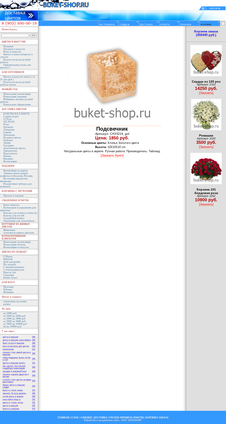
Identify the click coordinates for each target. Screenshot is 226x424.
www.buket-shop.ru (12, 399)
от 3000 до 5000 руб (14, 321)
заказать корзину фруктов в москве (16, 375)
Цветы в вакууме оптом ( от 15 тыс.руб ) (17, 78)
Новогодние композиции (17, 94)
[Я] (33, 399)
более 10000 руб (12, 326)
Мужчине (8, 286)
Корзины (8, 158)
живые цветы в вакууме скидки (14, 386)
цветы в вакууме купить (14, 363)
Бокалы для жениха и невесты (20, 212)
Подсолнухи (10, 153)
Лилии (6, 142)
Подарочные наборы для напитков (16, 185)
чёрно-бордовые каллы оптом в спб (16, 359)
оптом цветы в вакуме (13, 396)
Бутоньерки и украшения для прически (18, 208)
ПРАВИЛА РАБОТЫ (132, 417)
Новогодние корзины (15, 96)
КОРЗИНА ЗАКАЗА (157, 417)
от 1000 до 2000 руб (14, 316)
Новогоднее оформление (17, 104)
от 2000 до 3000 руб (14, 318)
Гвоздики (8, 145)
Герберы (8, 140)
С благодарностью (13, 269)
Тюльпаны (9, 134)
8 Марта (8, 256)
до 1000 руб (10, 313)
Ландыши (8, 129)
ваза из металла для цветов (16, 346)
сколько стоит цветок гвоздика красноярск (17, 381)
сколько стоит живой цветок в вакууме (17, 353)
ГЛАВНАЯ (63, 417)
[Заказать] (206, 92)
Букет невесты (11, 205)
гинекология (8, 349)
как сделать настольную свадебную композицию (14, 367)
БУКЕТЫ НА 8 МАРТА (16, 113)
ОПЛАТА (114, 417)
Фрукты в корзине (13, 195)
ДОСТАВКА (100, 417)
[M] (33, 337)
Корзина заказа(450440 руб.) (206, 33)
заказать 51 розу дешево (14, 393)
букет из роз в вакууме (13, 343)
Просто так (9, 272)
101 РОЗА (9, 121)
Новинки (8, 46)
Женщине (8, 292)
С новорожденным (13, 267)
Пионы (7, 156)
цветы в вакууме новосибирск (17, 340)
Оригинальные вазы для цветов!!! (15, 66)
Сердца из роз (11, 116)
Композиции (10, 161)
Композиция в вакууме (16, 247)
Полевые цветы (12, 137)
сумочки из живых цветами (18, 232)
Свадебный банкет (13, 218)
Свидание (8, 275)
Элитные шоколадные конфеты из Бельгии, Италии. (16, 174)
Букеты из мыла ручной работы (15, 60)
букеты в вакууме (11, 409)
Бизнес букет (10, 277)
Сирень (7, 132)
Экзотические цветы (14, 148)
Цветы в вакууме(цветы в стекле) (16, 55)
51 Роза (7, 119)
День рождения (11, 261)
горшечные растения (14, 301)
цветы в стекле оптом (13, 403)
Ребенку (7, 289)
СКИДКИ (86, 417)
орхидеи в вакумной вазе (14, 371)
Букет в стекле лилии (13, 390)
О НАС (75, 417)
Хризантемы (10, 150)
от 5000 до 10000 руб (15, 323)
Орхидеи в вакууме (14, 49)
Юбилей (7, 259)
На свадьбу (9, 264)
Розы (6, 124)
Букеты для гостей (13, 215)
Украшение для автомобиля (18, 220)
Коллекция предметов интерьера (14, 179)
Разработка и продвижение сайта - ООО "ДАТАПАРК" (113, 420)
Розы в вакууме (12, 51)
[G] (33, 349)
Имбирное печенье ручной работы (16, 100)
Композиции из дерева (15, 170)
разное (7, 304)
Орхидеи (8, 127)
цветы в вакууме (10, 337)
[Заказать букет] (112, 155)
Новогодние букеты (14, 244)
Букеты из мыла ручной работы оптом (15, 83)
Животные (9, 230)
